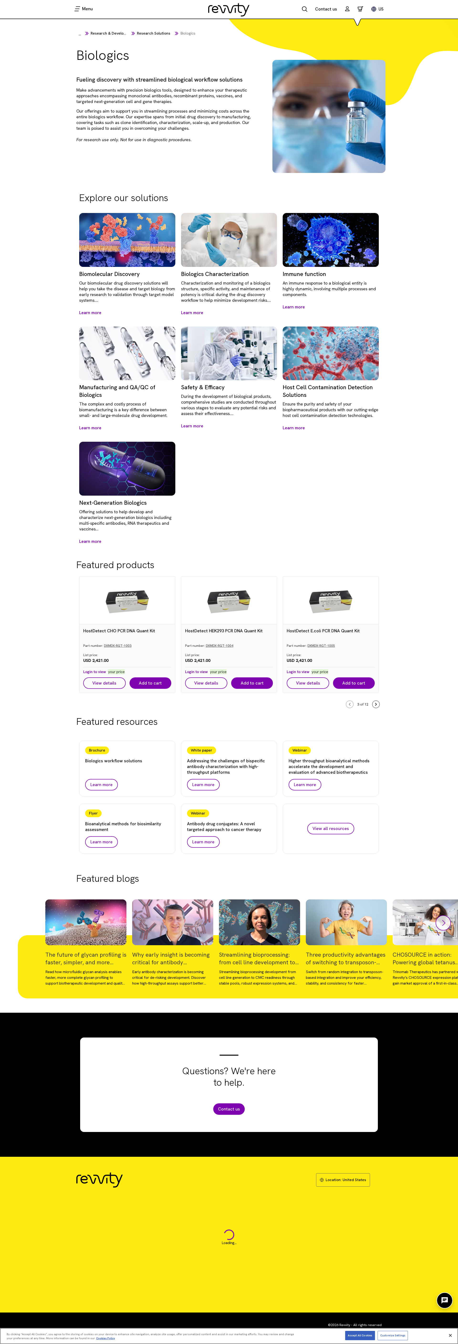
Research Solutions (153, 33)
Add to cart (150, 683)
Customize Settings (392, 1335)
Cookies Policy (105, 1338)
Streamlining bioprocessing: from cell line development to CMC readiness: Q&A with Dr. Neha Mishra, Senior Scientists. (258, 958)
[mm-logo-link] (229, 9)
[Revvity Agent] (444, 1300)
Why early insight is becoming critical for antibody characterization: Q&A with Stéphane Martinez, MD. (171, 958)
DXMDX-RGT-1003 (117, 645)
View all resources (330, 828)
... (80, 33)
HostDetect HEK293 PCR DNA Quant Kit (224, 630)
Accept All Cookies (360, 1335)
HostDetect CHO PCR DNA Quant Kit (119, 630)
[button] (347, 9)
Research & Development (113, 33)
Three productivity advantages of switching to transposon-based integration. (345, 958)
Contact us (326, 9)
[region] (229, 1336)
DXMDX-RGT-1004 (219, 645)
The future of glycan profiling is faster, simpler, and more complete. (85, 958)
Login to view (94, 671)
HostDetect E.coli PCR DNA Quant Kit (323, 630)
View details (104, 683)
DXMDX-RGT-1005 (321, 645)
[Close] (450, 1335)
